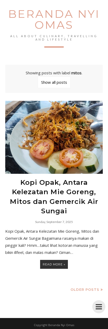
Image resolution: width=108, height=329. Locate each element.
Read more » (54, 264)
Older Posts (85, 289)
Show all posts (54, 82)
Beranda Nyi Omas (54, 19)
